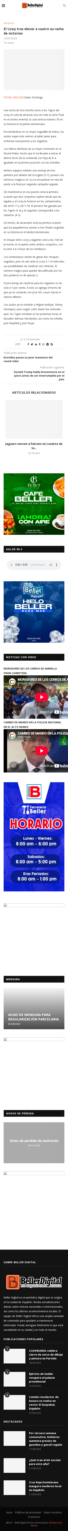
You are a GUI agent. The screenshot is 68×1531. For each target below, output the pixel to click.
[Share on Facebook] (28, 344)
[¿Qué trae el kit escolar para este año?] (14, 1465)
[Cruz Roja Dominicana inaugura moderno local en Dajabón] (14, 1487)
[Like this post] (21, 344)
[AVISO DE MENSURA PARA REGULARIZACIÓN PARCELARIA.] (34, 1008)
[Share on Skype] (52, 344)
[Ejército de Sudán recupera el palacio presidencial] (14, 1379)
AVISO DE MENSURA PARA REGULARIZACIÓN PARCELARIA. (33, 1017)
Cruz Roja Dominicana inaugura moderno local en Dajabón (45, 1486)
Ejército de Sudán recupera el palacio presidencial (42, 1377)
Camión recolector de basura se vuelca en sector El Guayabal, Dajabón (44, 1402)
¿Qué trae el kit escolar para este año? (45, 1462)
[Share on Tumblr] (39, 344)
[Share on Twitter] (32, 344)
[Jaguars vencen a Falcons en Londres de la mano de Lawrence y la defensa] (34, 419)
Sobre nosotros (53, 1512)
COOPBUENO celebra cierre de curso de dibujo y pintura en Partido (46, 1354)
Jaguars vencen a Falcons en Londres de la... (34, 446)
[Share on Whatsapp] (43, 344)
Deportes (9, 23)
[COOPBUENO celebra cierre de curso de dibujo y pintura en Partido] (14, 1356)
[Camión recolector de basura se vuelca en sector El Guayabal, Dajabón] (14, 1402)
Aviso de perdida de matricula (34, 1140)
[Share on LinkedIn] (36, 344)
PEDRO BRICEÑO (14, 97)
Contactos (34, 1517)
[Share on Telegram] (47, 344)
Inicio (9, 1512)
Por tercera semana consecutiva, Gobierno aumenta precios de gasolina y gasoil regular (45, 1438)
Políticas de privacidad (28, 1512)
